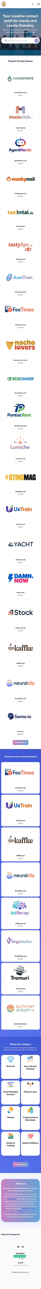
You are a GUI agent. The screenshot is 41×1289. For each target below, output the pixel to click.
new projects (12, 1199)
